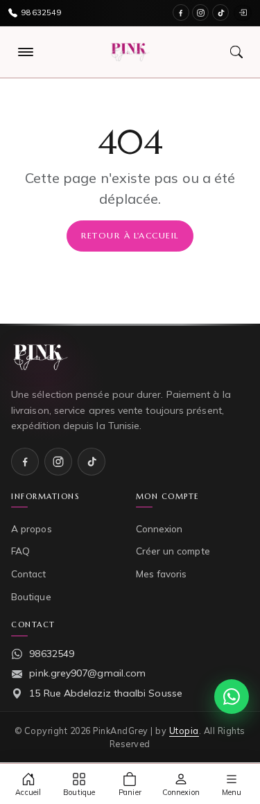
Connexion (159, 528)
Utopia (184, 730)
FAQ (20, 551)
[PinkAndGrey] (130, 52)
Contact (28, 573)
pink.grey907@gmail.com (87, 673)
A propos (31, 528)
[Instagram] (200, 12)
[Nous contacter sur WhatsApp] (231, 696)
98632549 (51, 653)
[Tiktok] (220, 12)
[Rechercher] (236, 52)
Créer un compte (173, 551)
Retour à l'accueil (129, 235)
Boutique (31, 596)
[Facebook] (181, 12)
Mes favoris (161, 573)
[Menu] (25, 52)
